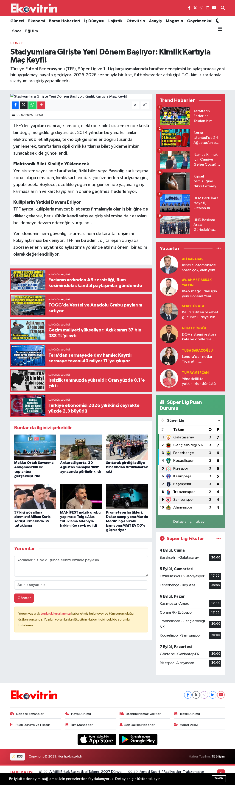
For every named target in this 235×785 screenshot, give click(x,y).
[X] (196, 695)
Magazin (174, 21)
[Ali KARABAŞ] (169, 264)
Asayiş (155, 21)
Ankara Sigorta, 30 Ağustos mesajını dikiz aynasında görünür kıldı (80, 467)
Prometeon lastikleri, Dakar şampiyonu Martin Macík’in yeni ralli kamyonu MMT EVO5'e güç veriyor (127, 521)
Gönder (24, 598)
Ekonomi (36, 21)
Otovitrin (135, 21)
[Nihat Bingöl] (169, 334)
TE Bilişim (218, 756)
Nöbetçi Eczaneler (30, 714)
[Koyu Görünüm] (217, 21)
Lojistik (115, 21)
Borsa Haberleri (64, 21)
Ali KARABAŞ (192, 259)
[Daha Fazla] (41, 105)
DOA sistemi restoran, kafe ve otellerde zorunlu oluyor (201, 337)
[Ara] (223, 8)
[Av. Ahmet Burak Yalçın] (169, 287)
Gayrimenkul (200, 21)
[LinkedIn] (212, 695)
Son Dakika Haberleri (139, 725)
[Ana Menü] (219, 29)
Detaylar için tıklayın (190, 522)
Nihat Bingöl (194, 328)
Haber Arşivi (189, 725)
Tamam (218, 778)
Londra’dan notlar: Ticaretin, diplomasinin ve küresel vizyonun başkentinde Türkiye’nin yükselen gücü (199, 359)
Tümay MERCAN (195, 373)
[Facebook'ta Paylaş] (15, 105)
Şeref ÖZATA (193, 306)
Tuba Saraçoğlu (197, 350)
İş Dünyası (94, 21)
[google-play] (138, 739)
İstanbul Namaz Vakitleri (143, 714)
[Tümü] (218, 249)
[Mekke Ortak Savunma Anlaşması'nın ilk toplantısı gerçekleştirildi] (35, 447)
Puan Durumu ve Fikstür (33, 725)
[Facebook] (188, 695)
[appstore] (97, 739)
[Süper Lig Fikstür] (218, 539)
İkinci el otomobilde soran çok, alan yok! (199, 267)
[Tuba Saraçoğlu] (169, 356)
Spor (16, 31)
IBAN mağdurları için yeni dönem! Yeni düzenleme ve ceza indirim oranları (199, 294)
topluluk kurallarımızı (56, 613)
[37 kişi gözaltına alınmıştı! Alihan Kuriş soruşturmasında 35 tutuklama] (35, 496)
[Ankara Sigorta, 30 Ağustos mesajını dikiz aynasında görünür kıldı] (81, 447)
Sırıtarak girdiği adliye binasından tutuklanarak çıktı (127, 467)
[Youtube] (221, 695)
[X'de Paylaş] (24, 105)
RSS (20, 756)
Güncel (17, 21)
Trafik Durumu (189, 714)
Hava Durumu (81, 714)
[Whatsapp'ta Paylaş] (32, 105)
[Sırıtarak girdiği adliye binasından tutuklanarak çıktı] (127, 447)
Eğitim (31, 31)
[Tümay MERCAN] (169, 378)
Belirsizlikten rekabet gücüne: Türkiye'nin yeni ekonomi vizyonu (200, 315)
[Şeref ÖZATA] (169, 312)
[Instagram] (204, 695)
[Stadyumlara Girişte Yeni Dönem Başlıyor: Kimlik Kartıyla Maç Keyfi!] (81, 97)
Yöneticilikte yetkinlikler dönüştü (199, 381)
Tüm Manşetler (81, 725)
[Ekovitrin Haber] (34, 8)
